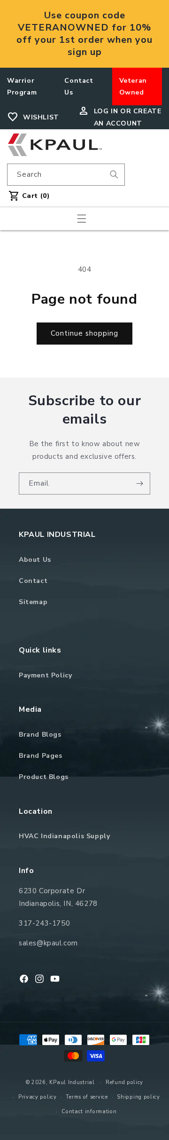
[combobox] (66, 174)
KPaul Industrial (71, 1082)
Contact (33, 580)
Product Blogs (44, 776)
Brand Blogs (40, 734)
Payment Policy (45, 675)
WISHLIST (41, 117)
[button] (82, 218)
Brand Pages (40, 755)
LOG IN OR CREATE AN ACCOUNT (127, 117)
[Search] (114, 174)
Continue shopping (84, 333)
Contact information (88, 1111)
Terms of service (87, 1097)
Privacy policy (37, 1097)
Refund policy (124, 1082)
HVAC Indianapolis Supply (64, 836)
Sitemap (33, 602)
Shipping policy (138, 1097)
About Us (35, 559)
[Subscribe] (139, 483)
